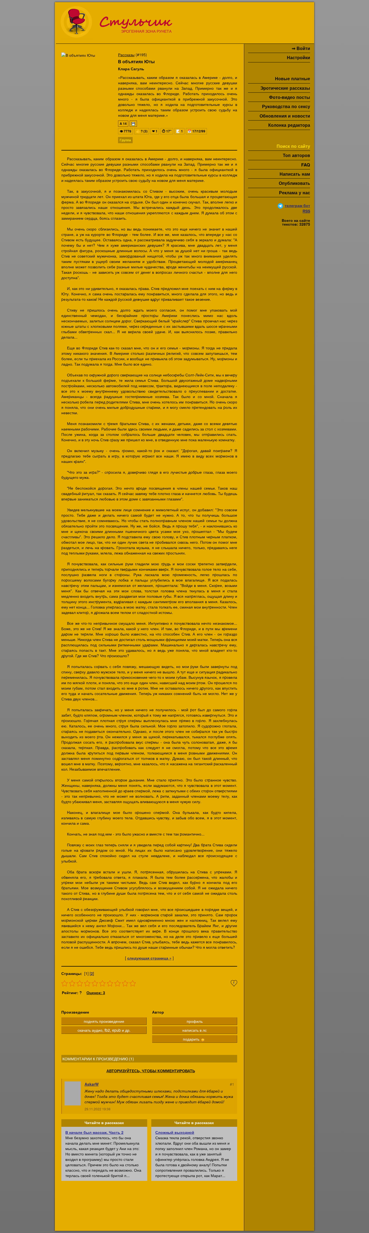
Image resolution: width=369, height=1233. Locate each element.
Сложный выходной (174, 1132)
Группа (125, 140)
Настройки (298, 57)
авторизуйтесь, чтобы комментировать (150, 1070)
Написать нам (295, 174)
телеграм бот (297, 205)
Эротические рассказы (285, 88)
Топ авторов (296, 155)
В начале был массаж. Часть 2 (94, 1132)
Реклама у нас (294, 192)
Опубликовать (294, 183)
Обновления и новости (285, 116)
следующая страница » (149, 958)
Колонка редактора (289, 125)
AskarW (92, 1084)
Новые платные (292, 78)
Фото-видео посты (289, 97)
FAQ (305, 165)
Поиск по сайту (293, 146)
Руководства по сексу (286, 106)
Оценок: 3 (95, 992)
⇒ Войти (301, 48)
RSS (306, 211)
